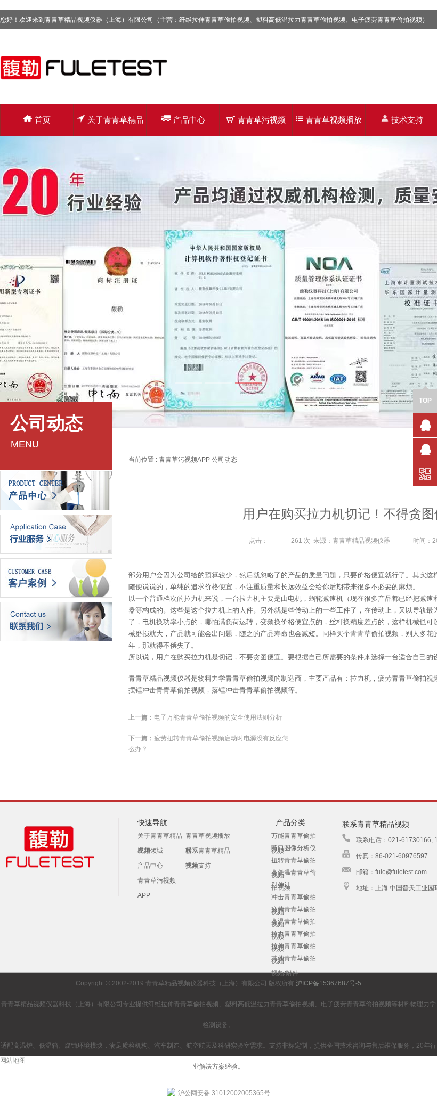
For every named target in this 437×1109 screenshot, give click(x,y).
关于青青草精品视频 (115, 125)
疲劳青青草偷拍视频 (293, 910)
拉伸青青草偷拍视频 (293, 946)
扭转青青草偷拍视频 (293, 861)
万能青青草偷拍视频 (293, 836)
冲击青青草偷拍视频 (293, 897)
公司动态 (224, 459)
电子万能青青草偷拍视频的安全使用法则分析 (218, 717)
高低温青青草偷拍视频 (293, 873)
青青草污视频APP (262, 125)
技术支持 (198, 865)
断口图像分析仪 (293, 848)
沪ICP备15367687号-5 (328, 983)
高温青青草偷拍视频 (293, 922)
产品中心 (189, 119)
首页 (43, 119)
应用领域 (150, 850)
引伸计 (280, 884)
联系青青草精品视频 (207, 852)
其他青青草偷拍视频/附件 (293, 959)
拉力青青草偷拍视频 (293, 934)
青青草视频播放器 (334, 125)
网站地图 (13, 1060)
